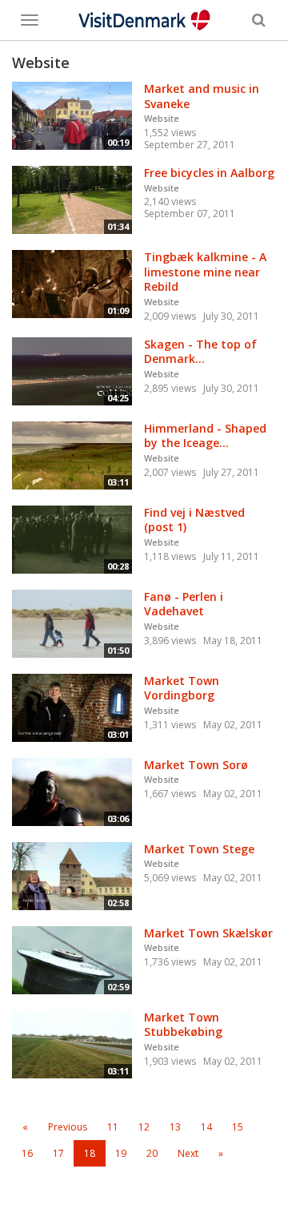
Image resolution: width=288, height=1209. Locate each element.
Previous (67, 1127)
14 (206, 1127)
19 (120, 1153)
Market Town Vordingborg (181, 688)
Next (188, 1153)
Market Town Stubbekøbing (183, 1025)
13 (175, 1127)
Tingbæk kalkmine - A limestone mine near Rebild (205, 271)
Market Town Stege (199, 848)
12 (144, 1127)
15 (237, 1127)
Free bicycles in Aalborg (209, 172)
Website (161, 118)
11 (112, 1127)
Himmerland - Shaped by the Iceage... (205, 436)
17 (58, 1153)
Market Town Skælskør (208, 933)
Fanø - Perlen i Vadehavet (183, 604)
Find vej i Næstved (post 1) (194, 520)
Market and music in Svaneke (201, 96)
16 (27, 1153)
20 (152, 1153)
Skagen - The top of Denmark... (200, 352)
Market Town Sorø (196, 764)
